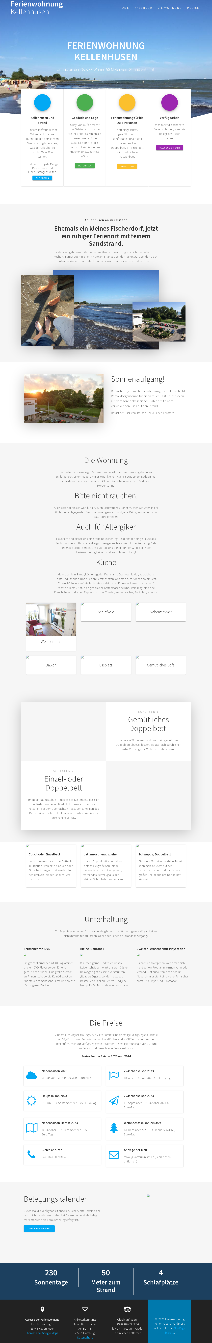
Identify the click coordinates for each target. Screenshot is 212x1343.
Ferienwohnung (37, 8)
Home (124, 8)
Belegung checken (169, 148)
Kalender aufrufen (39, 1228)
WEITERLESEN (42, 178)
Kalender (143, 8)
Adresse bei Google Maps (42, 1333)
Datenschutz (85, 1337)
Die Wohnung (169, 8)
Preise (193, 8)
